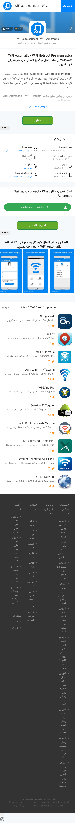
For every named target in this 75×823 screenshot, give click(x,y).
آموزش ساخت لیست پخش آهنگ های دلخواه (62, 721)
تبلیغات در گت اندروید (30, 616)
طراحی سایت (30, 584)
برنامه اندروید (17, 150)
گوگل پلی (27, 168)
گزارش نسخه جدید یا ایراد (19, 177)
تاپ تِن (14, 628)
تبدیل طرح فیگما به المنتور (31, 599)
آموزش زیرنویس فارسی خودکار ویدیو (62, 529)
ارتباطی (5, 150)
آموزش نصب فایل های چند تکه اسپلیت (14, 549)
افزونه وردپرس (30, 565)
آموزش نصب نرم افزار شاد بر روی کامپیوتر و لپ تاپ (62, 653)
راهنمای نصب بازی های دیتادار (14, 574)
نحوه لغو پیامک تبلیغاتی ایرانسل (62, 549)
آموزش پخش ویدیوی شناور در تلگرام (62, 748)
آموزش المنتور (37, 225)
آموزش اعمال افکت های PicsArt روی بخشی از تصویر (62, 689)
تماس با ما (31, 523)
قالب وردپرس (30, 555)
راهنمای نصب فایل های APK (14, 524)
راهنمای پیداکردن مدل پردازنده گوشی (14, 595)
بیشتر (4, 307)
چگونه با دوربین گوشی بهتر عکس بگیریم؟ (62, 774)
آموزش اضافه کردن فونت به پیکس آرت (62, 620)
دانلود (37, 120)
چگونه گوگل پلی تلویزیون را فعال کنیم (62, 593)
